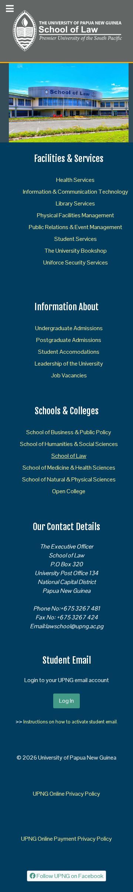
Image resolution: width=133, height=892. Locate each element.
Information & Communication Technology (75, 192)
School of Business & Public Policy (68, 432)
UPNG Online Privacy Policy (66, 794)
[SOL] (66, 30)
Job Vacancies (69, 375)
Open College (68, 491)
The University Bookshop (75, 251)
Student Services (75, 239)
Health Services (75, 180)
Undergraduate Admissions (69, 328)
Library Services (75, 203)
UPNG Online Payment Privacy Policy (66, 839)
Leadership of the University (69, 363)
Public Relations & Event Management (75, 227)
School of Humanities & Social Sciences (69, 444)
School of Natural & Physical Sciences (69, 479)
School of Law (68, 456)
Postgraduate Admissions (68, 340)
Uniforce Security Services (75, 262)
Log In (66, 701)
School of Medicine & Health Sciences (69, 467)
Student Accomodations (68, 352)
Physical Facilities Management (75, 215)
